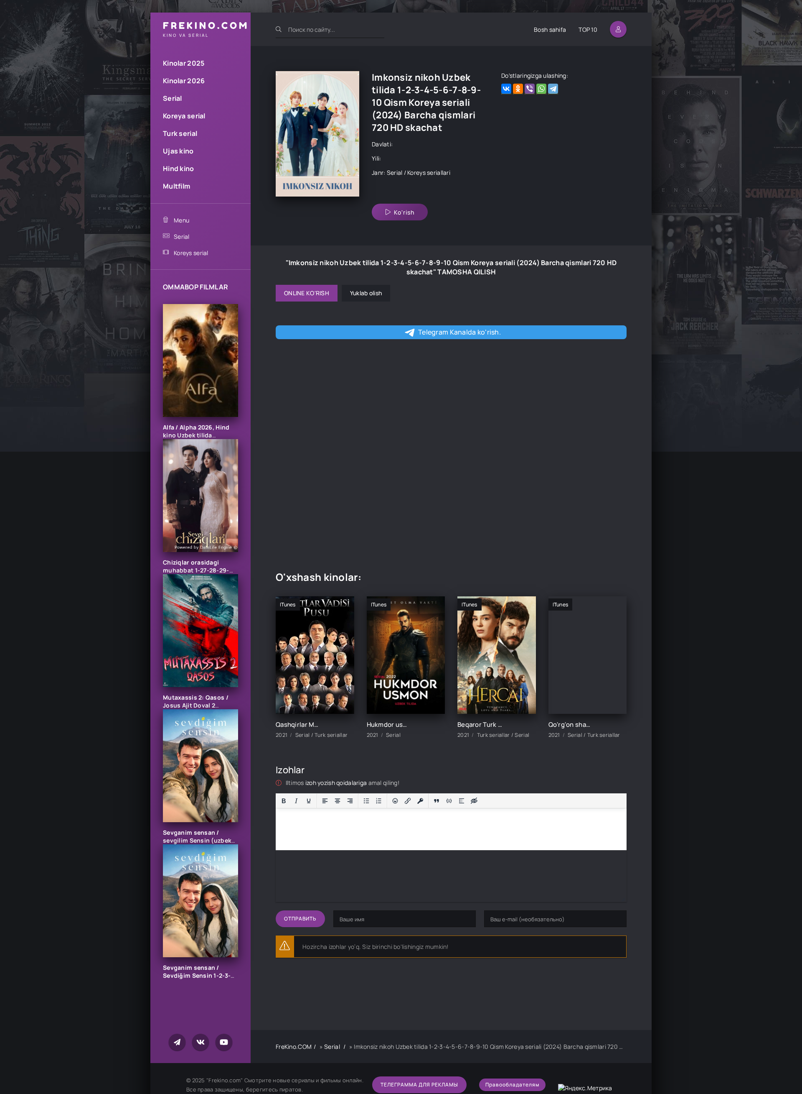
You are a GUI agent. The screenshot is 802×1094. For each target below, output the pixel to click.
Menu (181, 220)
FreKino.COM (294, 1047)
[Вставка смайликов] (395, 801)
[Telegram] (553, 89)
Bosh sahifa (550, 29)
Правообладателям (512, 1084)
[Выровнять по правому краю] (350, 801)
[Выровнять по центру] (337, 801)
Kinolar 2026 (184, 80)
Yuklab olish (366, 293)
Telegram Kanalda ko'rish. (459, 332)
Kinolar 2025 (183, 63)
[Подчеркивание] (308, 801)
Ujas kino (178, 151)
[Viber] (530, 89)
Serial (172, 98)
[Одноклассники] (518, 89)
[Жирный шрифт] (283, 801)
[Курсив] (296, 801)
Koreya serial (184, 115)
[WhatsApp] (541, 89)
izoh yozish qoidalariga (336, 783)
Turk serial (180, 133)
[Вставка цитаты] (436, 801)
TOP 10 (588, 29)
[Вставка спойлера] (461, 801)
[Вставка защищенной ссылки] (420, 801)
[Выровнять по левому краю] (325, 801)
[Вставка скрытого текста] (474, 801)
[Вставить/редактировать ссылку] (407, 801)
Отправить (300, 918)
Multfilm (176, 186)
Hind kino (178, 168)
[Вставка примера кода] (449, 801)
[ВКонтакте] (506, 89)
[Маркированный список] (366, 801)
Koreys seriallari (428, 172)
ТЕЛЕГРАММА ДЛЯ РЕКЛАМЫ (419, 1084)
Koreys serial (191, 253)
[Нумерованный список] (379, 801)
